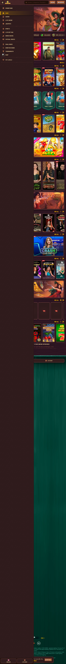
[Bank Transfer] (36, 638)
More (42, 638)
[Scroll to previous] (61, 40)
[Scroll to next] (61, 19)
